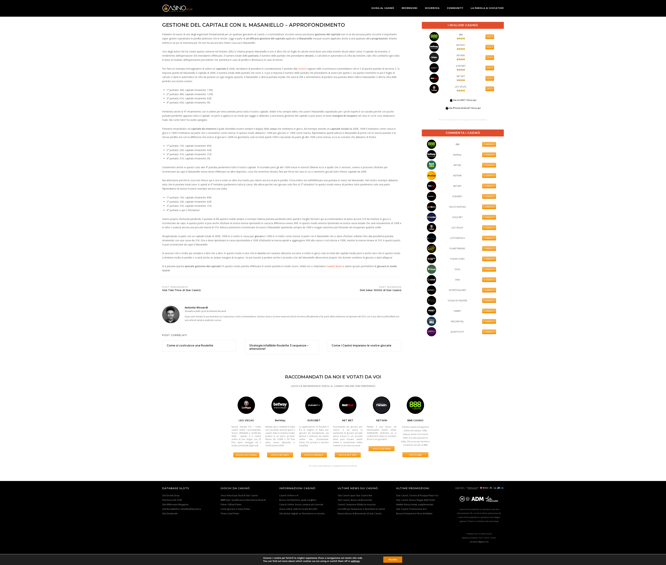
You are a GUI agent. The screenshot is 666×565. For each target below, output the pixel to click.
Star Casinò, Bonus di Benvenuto (355, 499)
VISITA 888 (415, 454)
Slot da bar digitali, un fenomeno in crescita (302, 513)
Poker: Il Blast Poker (231, 504)
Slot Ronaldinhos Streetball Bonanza (181, 508)
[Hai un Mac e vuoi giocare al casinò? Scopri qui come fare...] (451, 100)
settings (355, 561)
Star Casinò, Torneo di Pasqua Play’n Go (417, 495)
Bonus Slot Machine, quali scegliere (297, 499)
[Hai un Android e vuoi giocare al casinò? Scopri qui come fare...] (447, 108)
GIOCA (489, 36)
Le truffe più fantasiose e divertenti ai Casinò (361, 508)
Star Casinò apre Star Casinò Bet (355, 495)
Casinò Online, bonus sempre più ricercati (301, 504)
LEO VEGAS (461, 86)
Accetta (392, 559)
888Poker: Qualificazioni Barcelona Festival (243, 499)
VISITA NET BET (348, 455)
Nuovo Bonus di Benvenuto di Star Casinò (360, 513)
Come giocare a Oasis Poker (235, 508)
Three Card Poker (230, 513)
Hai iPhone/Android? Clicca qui (465, 108)
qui (414, 441)
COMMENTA (489, 144)
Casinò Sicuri (334, 266)
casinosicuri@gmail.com (479, 542)
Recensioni (409, 8)
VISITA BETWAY (280, 455)
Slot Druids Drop (170, 495)
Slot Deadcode (170, 513)
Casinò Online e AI (288, 495)
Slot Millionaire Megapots (175, 504)
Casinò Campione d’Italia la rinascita (356, 504)
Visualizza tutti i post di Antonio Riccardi (205, 311)
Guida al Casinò (382, 8)
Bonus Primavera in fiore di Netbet (414, 513)
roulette (302, 68)
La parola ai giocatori (487, 8)
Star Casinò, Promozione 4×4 (411, 508)
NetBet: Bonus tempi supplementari (414, 504)
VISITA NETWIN (382, 448)
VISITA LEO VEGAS (246, 455)
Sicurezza (432, 8)
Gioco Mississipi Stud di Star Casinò (239, 495)
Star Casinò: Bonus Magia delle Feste (415, 499)
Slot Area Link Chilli (172, 499)
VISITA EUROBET (314, 455)
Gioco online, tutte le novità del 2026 (298, 508)
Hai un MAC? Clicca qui (464, 100)
